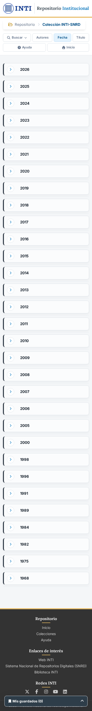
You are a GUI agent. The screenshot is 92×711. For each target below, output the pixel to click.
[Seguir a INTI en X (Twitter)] (27, 691)
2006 (25, 408)
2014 (24, 273)
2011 (24, 323)
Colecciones (46, 634)
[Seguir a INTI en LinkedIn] (65, 691)
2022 (24, 137)
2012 (24, 307)
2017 (24, 222)
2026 (24, 69)
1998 (24, 459)
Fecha (62, 37)
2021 (24, 154)
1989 (24, 510)
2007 (24, 391)
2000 (25, 442)
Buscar (17, 37)
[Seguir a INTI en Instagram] (46, 691)
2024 (24, 103)
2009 (25, 357)
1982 (24, 544)
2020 (24, 171)
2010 (24, 340)
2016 (24, 239)
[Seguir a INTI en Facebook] (36, 691)
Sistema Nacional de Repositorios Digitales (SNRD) (46, 666)
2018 (24, 205)
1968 (24, 578)
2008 (25, 374)
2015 (24, 256)
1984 (24, 527)
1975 (24, 561)
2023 (24, 120)
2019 (24, 188)
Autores (42, 37)
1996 (24, 476)
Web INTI (46, 660)
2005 (24, 425)
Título (80, 37)
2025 (24, 86)
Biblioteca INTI (46, 672)
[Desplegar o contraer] (10, 69)
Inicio (70, 47)
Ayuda (27, 47)
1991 (24, 493)
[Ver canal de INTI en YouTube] (55, 691)
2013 (24, 290)
